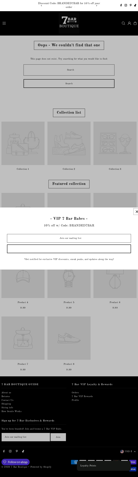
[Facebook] (121, 6)
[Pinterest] (131, 6)
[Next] (96, 5)
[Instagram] (126, 6)
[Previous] (41, 5)
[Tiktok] (135, 6)
